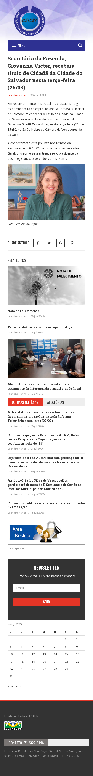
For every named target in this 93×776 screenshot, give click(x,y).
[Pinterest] (72, 243)
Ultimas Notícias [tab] (25, 402)
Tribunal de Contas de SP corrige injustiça (40, 327)
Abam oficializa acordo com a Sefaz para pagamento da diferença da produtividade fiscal (44, 386)
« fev (10, 686)
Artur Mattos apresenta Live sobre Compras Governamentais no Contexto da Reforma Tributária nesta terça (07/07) (41, 416)
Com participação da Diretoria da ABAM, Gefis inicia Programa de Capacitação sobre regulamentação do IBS (43, 439)
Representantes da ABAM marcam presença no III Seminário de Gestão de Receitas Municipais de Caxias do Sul (45, 462)
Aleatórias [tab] (55, 402)
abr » (18, 686)
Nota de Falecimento (23, 311)
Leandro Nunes (17, 95)
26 (33, 669)
